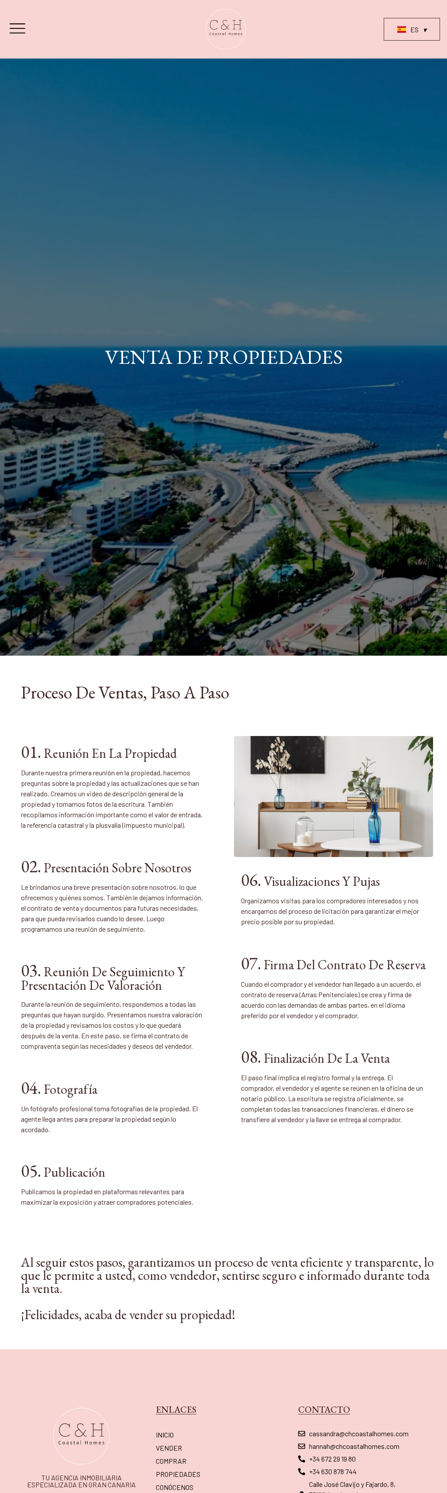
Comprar (171, 1461)
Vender (169, 1448)
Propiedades (178, 1474)
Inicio (165, 1435)
